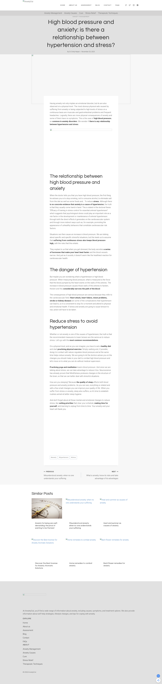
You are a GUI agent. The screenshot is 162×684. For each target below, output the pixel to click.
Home (62, 5)
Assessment (86, 5)
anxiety (53, 457)
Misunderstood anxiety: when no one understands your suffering (59, 475)
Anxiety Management (53, 13)
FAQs (117, 5)
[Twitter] (129, 5)
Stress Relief (90, 13)
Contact (107, 5)
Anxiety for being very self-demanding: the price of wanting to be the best (46, 525)
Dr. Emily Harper (74, 52)
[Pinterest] (137, 5)
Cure (81, 13)
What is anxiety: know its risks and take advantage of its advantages (102, 475)
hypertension (63, 457)
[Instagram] (133, 5)
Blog (97, 5)
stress (73, 457)
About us (73, 5)
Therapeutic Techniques (108, 13)
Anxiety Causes (70, 13)
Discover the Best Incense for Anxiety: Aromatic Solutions (46, 565)
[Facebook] (126, 5)
